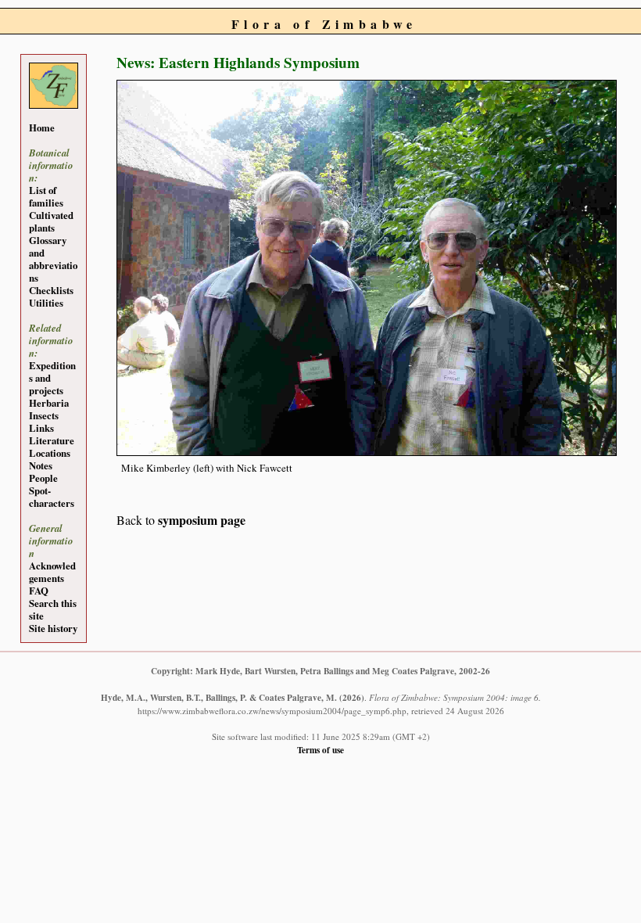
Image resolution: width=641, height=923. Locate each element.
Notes (40, 465)
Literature (51, 440)
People (43, 478)
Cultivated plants (51, 221)
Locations (49, 453)
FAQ (38, 591)
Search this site (53, 609)
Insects (44, 415)
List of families (46, 196)
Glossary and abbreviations (53, 259)
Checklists (51, 290)
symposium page (201, 520)
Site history (53, 628)
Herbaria (49, 403)
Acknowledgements (52, 571)
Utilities (46, 303)
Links (41, 428)
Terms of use (320, 749)
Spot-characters (51, 496)
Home (42, 127)
